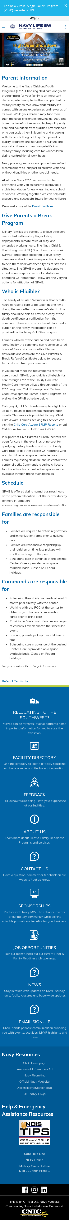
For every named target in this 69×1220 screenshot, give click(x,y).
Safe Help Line (34, 1154)
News (34, 984)
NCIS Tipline (34, 1160)
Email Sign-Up (34, 1021)
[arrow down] (34, 18)
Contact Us (34, 868)
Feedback (34, 794)
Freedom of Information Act (34, 1069)
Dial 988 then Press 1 (34, 1171)
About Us (35, 831)
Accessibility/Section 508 (34, 1088)
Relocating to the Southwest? (34, 714)
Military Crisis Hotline (34, 1166)
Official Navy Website (34, 1081)
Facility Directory (34, 757)
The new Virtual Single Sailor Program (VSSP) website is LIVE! (31, 8)
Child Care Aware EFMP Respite (36, 424)
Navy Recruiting (34, 1075)
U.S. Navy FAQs (35, 1094)
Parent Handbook (42, 206)
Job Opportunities (34, 947)
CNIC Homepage (34, 1063)
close (65, 5)
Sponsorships (34, 906)
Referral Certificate (15, 681)
